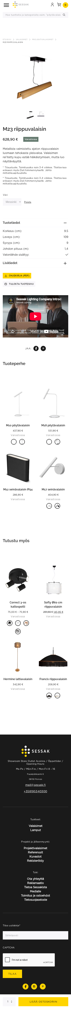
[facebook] (36, 348)
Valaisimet (22, 39)
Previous (5, 74)
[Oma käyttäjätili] (52, 5)
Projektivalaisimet (42, 39)
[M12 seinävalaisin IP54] (18, 467)
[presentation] (29, 960)
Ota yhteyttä (35, 878)
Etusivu (7, 39)
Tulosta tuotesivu (21, 284)
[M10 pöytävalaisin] (18, 403)
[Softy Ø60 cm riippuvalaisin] (53, 580)
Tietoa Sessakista (35, 887)
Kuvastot (35, 856)
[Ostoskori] (59, 5)
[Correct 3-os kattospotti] (18, 580)
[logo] (21, 5)
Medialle (35, 891)
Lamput (35, 830)
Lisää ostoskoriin (43, 1001)
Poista (27, 202)
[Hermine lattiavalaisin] (18, 656)
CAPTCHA (9, 947)
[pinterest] (43, 348)
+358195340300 (35, 791)
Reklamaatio (35, 882)
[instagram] (34, 986)
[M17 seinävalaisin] (53, 467)
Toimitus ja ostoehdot (35, 895)
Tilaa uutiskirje (12, 925)
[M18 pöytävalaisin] (53, 403)
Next (66, 74)
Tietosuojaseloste (35, 899)
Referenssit (35, 852)
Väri (5, 195)
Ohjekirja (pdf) (19, 275)
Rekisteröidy (35, 860)
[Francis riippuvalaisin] (53, 656)
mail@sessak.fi (35, 784)
